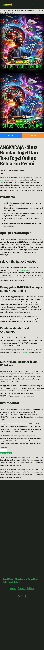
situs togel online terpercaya (24, 436)
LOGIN (33, 135)
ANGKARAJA (25, 270)
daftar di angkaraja (23, 352)
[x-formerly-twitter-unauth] (22, 596)
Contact (22, 588)
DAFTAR (11, 135)
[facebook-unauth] (25, 596)
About (13, 588)
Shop (2, 10)
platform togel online (24, 239)
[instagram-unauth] (19, 596)
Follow (30, 588)
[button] (6, 453)
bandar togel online (27, 409)
